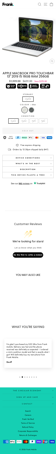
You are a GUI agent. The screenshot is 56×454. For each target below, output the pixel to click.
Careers (28, 415)
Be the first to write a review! (27, 255)
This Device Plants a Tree (28, 175)
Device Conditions (28, 158)
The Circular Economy (27, 390)
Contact (27, 404)
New (43, 120)
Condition (28, 116)
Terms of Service (28, 423)
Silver (24, 110)
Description (28, 169)
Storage (28, 94)
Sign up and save (27, 397)
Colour (28, 105)
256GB (28, 99)
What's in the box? (28, 163)
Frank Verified (28, 419)
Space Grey (31, 110)
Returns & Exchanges (28, 435)
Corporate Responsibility (28, 431)
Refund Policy (28, 427)
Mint (34, 120)
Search (28, 411)
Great (24, 120)
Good (13, 120)
